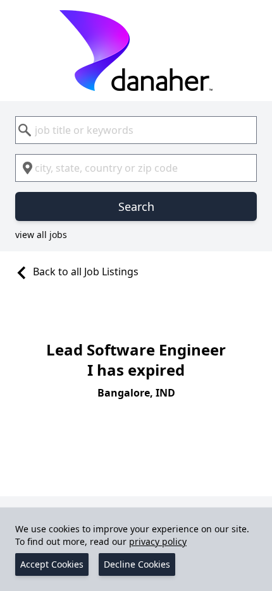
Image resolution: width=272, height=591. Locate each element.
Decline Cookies (137, 564)
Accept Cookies (51, 564)
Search (136, 206)
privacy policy (158, 541)
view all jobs (41, 235)
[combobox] (136, 130)
